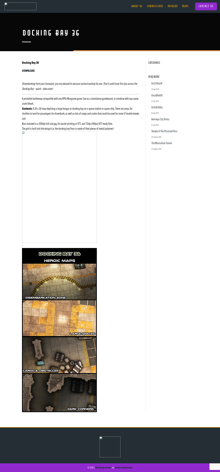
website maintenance (124, 467)
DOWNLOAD (28, 71)
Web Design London (103, 467)
